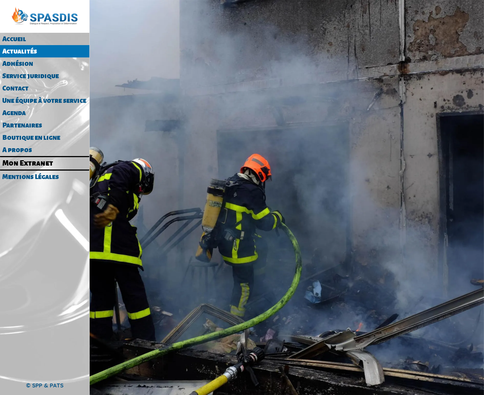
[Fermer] (100, 9)
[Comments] (287, 121)
